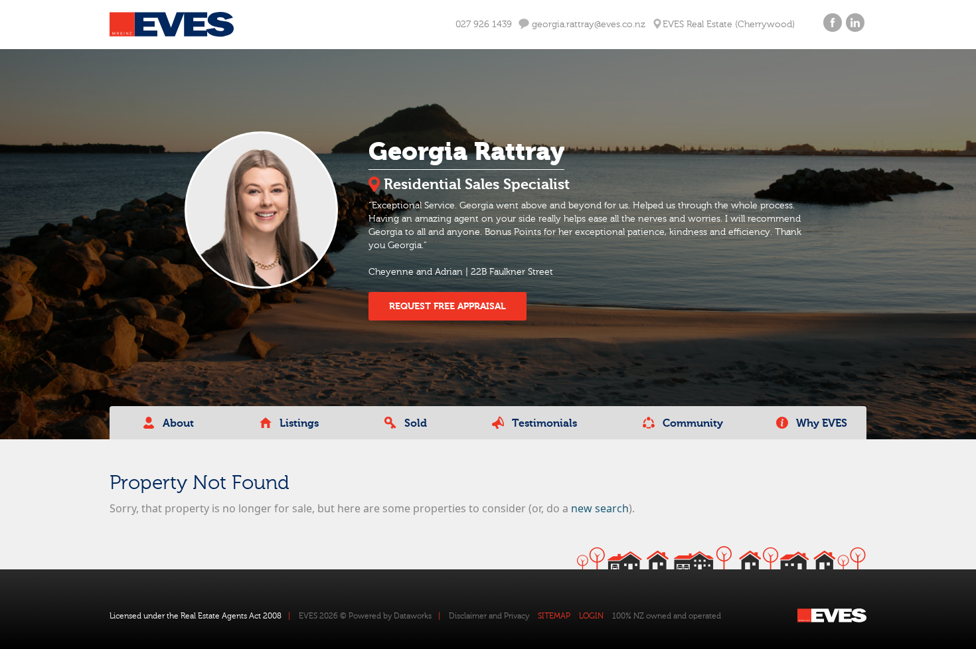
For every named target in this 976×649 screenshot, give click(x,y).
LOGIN (591, 615)
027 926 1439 (483, 24)
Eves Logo (172, 24)
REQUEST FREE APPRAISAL (447, 306)
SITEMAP (554, 615)
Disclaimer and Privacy (489, 615)
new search (600, 508)
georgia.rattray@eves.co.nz (587, 24)
